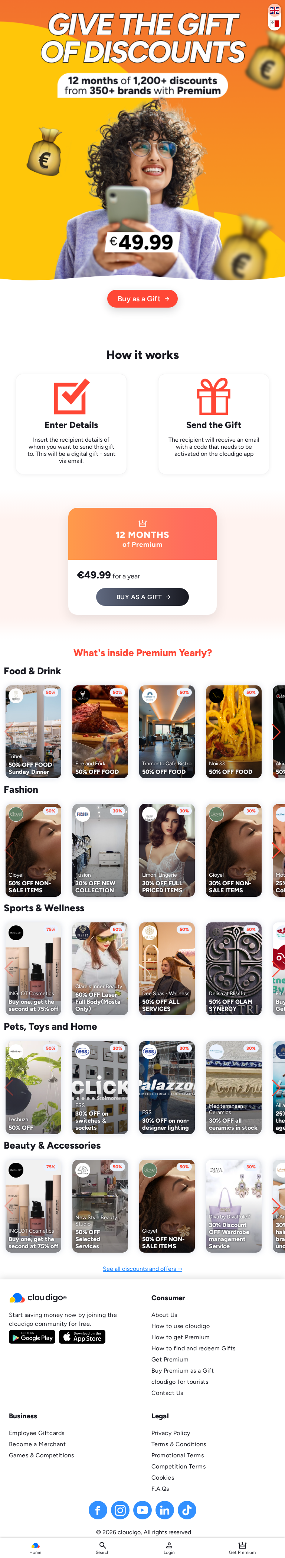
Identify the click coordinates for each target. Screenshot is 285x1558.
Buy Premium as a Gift (182, 1370)
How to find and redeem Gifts (193, 1348)
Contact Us (167, 1392)
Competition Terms (178, 1466)
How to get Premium (180, 1337)
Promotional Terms (177, 1455)
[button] (71, 1298)
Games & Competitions (41, 1455)
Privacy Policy (170, 1433)
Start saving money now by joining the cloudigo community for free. (63, 1319)
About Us (164, 1314)
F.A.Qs (160, 1488)
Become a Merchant (37, 1444)
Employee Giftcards (37, 1433)
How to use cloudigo (180, 1326)
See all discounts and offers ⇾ (142, 1268)
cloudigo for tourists (179, 1381)
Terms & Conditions (178, 1444)
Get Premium (170, 1359)
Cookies (162, 1477)
